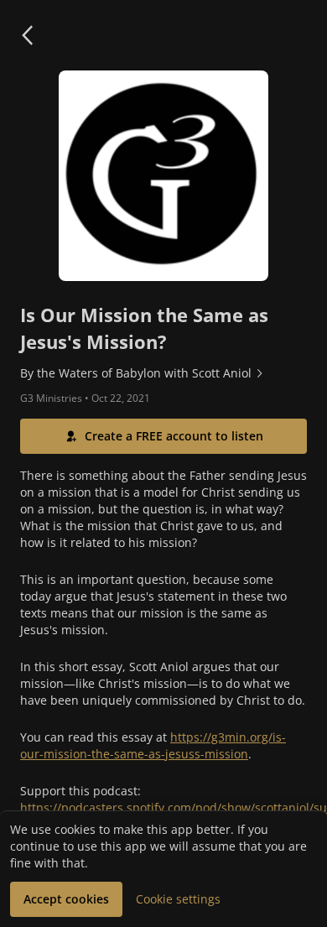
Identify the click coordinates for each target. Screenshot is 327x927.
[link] (163, 373)
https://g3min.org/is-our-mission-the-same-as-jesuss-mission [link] (153, 745)
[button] (27, 35)
